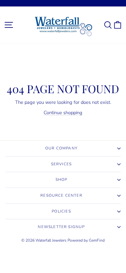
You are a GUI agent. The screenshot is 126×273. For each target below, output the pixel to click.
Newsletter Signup (61, 226)
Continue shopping (63, 112)
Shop (62, 179)
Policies (61, 211)
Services (61, 164)
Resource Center (61, 195)
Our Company (61, 148)
